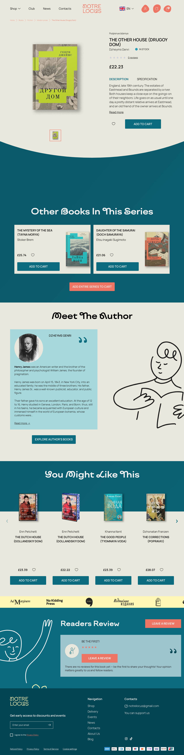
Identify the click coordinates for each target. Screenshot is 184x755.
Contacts (65, 9)
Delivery (93, 711)
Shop (13, 9)
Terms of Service (51, 749)
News (47, 9)
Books (21, 20)
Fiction (30, 20)
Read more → (22, 423)
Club (32, 9)
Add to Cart (143, 124)
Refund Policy (16, 749)
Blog (90, 739)
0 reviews (133, 57)
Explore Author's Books (54, 439)
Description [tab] (118, 79)
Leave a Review (163, 623)
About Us (94, 734)
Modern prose (42, 20)
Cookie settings (70, 749)
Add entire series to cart (92, 287)
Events (92, 717)
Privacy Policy (33, 735)
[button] (176, 521)
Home (12, 20)
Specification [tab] (147, 79)
